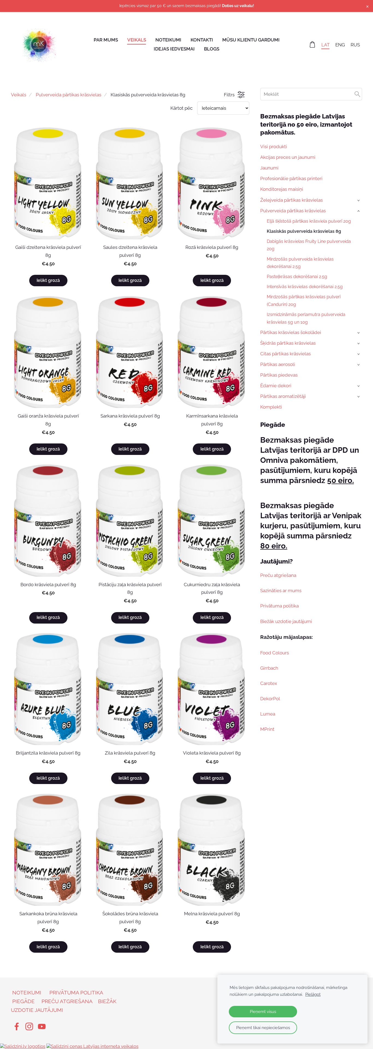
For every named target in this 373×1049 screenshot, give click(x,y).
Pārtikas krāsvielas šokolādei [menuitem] (290, 332)
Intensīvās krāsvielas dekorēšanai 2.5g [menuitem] (305, 286)
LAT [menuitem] (325, 44)
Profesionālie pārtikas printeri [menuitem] (291, 178)
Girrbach (269, 668)
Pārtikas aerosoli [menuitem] (277, 364)
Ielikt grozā (48, 280)
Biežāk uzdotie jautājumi (286, 621)
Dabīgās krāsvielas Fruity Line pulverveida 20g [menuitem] (309, 245)
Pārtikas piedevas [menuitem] (279, 375)
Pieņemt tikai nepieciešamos (263, 1027)
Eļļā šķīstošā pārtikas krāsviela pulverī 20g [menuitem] (309, 221)
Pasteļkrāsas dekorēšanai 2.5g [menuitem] (297, 276)
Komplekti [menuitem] (271, 407)
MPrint (267, 729)
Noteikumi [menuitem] (168, 40)
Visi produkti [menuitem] (273, 146)
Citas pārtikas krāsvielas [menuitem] (285, 353)
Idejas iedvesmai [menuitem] (174, 49)
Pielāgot (313, 994)
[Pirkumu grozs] (312, 44)
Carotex (268, 683)
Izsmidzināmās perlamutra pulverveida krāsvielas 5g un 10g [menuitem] (306, 318)
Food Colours (274, 652)
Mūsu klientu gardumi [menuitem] (251, 40)
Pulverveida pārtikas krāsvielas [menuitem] (293, 210)
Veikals (18, 94)
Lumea (267, 714)
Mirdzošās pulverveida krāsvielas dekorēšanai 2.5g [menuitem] (300, 263)
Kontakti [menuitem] (202, 40)
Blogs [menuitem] (211, 49)
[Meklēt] (357, 94)
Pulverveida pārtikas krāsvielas (68, 94)
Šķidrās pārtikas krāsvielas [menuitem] (288, 343)
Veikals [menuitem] (136, 40)
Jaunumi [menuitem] (269, 168)
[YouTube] (42, 1026)
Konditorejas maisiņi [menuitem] (281, 189)
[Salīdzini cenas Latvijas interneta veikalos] (92, 1046)
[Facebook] (16, 1026)
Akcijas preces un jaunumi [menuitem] (287, 157)
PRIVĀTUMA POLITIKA (76, 993)
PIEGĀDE (23, 1001)
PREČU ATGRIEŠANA (67, 1001)
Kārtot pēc (181, 108)
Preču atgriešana (278, 575)
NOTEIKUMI (26, 993)
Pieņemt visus (263, 1011)
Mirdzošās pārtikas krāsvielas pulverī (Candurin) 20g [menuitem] (304, 300)
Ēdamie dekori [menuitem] (275, 385)
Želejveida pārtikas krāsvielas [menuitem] (291, 200)
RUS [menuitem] (355, 44)
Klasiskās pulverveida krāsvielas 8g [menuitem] (304, 231)
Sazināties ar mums (280, 590)
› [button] (359, 200)
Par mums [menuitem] (106, 40)
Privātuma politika (279, 606)
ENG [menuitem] (340, 44)
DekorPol (270, 698)
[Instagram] (29, 1026)
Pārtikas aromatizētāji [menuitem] (283, 396)
